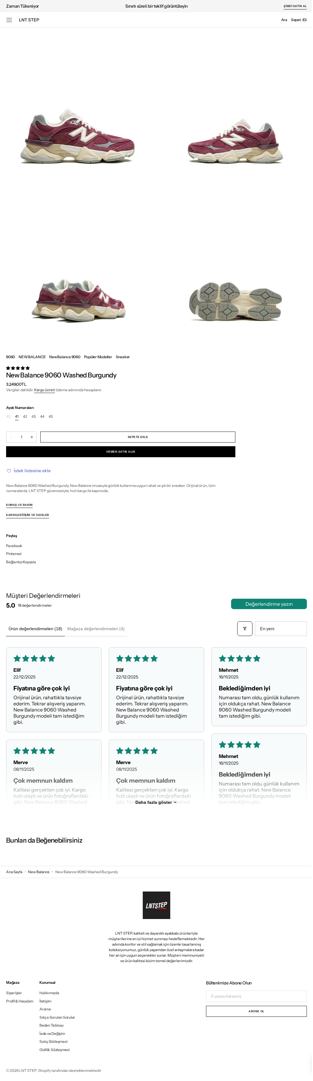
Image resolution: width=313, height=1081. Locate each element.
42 (25, 416)
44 (42, 416)
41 (17, 416)
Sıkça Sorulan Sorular (57, 1017)
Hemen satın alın (120, 451)
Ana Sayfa (14, 872)
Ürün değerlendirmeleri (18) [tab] (35, 628)
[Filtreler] (240, 628)
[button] (9, 20)
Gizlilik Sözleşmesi (54, 1049)
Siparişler (14, 993)
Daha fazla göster (151, 802)
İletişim (45, 1001)
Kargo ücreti (44, 390)
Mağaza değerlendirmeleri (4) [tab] (96, 628)
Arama (45, 1009)
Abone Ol (252, 1011)
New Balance (39, 872)
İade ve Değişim (52, 1033)
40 (8, 416)
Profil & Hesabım (19, 1001)
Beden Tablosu (51, 1025)
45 (51, 416)
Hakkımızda (49, 993)
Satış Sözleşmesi (53, 1041)
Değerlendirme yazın (264, 604)
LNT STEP (28, 1070)
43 (33, 416)
